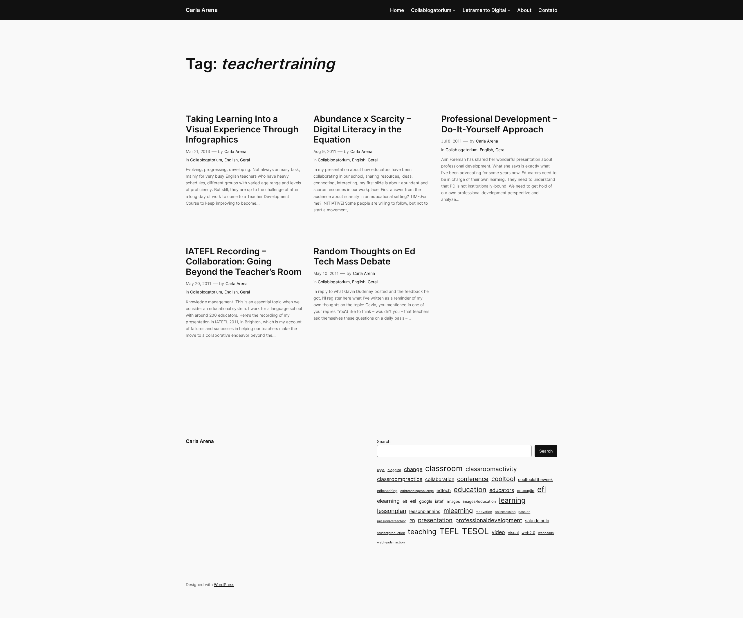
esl (413, 501)
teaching (422, 531)
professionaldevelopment (488, 520)
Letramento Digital (484, 10)
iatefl (439, 501)
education (470, 489)
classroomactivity (491, 469)
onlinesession (505, 512)
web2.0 (528, 532)
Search (383, 441)
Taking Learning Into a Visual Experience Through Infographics (242, 129)
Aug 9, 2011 (324, 151)
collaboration (439, 479)
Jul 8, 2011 (451, 140)
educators (501, 490)
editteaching (387, 491)
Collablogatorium (431, 10)
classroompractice (399, 479)
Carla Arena (202, 9)
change (413, 469)
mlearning (458, 510)
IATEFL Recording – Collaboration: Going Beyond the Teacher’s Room (244, 261)
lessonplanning (425, 511)
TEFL (449, 531)
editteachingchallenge (417, 491)
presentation (435, 520)
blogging (394, 470)
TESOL (475, 531)
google (425, 501)
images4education (479, 501)
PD (412, 520)
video (498, 532)
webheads (546, 533)
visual (513, 532)
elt (405, 501)
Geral (245, 159)
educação (525, 490)
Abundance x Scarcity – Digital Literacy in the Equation (362, 129)
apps (381, 470)
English (231, 159)
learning (512, 500)
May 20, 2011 (198, 283)
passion (524, 512)
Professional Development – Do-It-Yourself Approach (499, 124)
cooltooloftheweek (535, 479)
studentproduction (391, 533)
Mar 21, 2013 (198, 151)
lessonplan (391, 510)
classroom (444, 468)
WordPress (224, 584)
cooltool (503, 478)
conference (472, 478)
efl (541, 489)
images (453, 501)
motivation (484, 512)
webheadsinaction (391, 542)
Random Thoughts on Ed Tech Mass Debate (364, 256)
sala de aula (537, 520)
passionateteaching (392, 521)
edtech (444, 490)
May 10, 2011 (326, 273)
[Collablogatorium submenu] (454, 10)
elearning (388, 501)
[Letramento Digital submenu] (508, 10)
